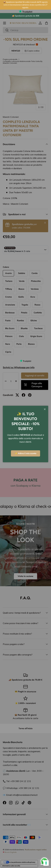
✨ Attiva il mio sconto (25, 453)
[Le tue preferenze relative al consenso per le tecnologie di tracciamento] (46, 863)
